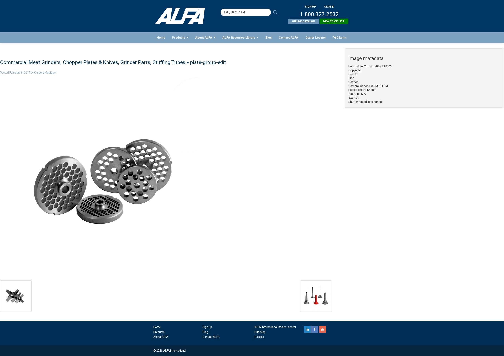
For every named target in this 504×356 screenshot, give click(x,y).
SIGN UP (310, 6)
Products (178, 37)
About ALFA (203, 37)
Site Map (260, 332)
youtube (322, 329)
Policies (259, 336)
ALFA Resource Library (238, 37)
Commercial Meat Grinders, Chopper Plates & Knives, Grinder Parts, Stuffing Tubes (92, 62)
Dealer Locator (315, 37)
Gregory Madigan (45, 72)
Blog (268, 37)
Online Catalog (303, 21)
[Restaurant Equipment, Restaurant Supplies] (182, 16)
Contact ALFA (288, 37)
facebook (314, 329)
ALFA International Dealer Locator (275, 327)
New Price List (334, 21)
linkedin (307, 329)
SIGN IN (329, 6)
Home (161, 37)
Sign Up (207, 327)
